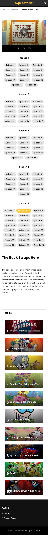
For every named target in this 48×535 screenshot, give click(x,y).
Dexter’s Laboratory (20, 419)
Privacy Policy (10, 518)
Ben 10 (13, 473)
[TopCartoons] (24, 3)
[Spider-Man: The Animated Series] (24, 451)
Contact (7, 513)
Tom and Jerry (17, 366)
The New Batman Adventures (25, 490)
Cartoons (14, 10)
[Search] (45, 3)
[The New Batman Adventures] (24, 487)
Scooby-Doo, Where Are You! (25, 384)
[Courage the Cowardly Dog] (24, 434)
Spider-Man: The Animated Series (27, 455)
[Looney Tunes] (24, 345)
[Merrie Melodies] (24, 327)
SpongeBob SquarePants (23, 401)
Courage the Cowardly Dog (24, 437)
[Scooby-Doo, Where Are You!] (24, 380)
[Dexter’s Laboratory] (24, 416)
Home (4, 10)
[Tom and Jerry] (24, 363)
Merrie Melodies (18, 330)
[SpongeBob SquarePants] (24, 398)
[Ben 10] (24, 469)
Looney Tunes (17, 348)
